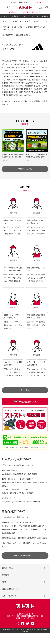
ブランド (25, 16)
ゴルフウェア (12, 27)
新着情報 (15, 16)
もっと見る (25, 390)
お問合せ (5, 574)
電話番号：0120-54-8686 (25, 618)
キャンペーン (5, 16)
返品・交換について (10, 588)
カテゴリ (35, 16)
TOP (4, 27)
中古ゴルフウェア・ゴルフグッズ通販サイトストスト (24, 629)
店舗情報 (45, 16)
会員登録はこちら (29, 401)
